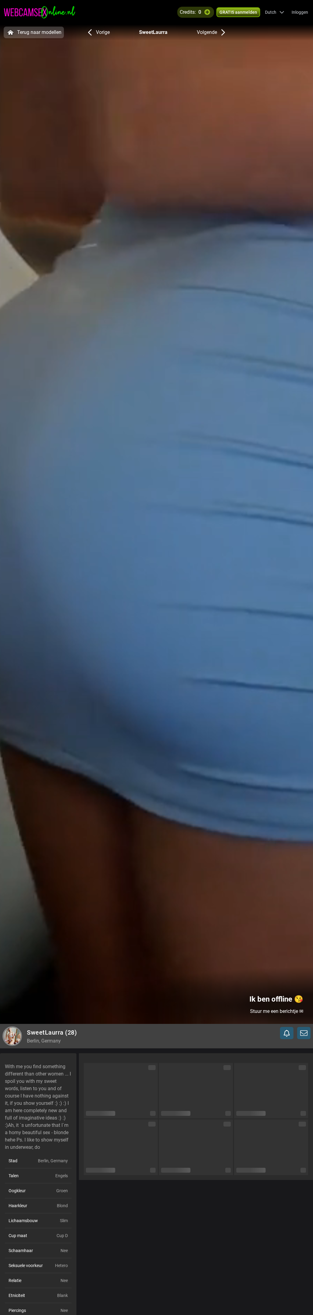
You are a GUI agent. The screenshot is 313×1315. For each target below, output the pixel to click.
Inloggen (300, 12)
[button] (275, 12)
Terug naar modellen (39, 32)
